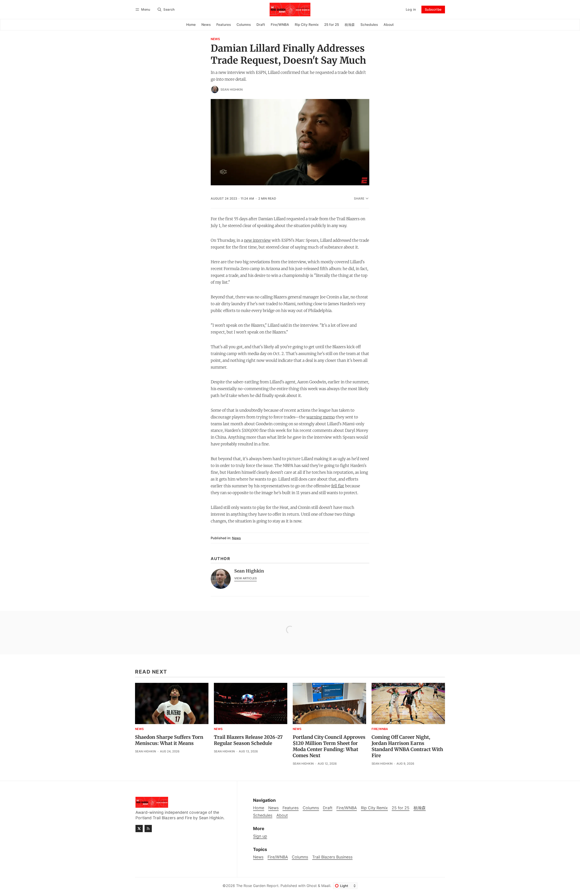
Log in (411, 9)
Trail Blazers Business (332, 857)
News (215, 39)
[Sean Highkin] (215, 89)
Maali (325, 885)
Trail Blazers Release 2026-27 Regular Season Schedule (248, 740)
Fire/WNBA (380, 729)
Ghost (312, 885)
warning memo (320, 417)
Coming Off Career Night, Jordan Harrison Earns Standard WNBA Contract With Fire (407, 746)
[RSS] (148, 828)
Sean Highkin (231, 89)
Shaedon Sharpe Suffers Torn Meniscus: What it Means (169, 740)
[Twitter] (139, 828)
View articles (245, 578)
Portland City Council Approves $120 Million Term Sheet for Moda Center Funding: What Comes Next (329, 746)
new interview (257, 240)
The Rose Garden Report (257, 885)
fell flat (337, 485)
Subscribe (433, 9)
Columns (300, 857)
